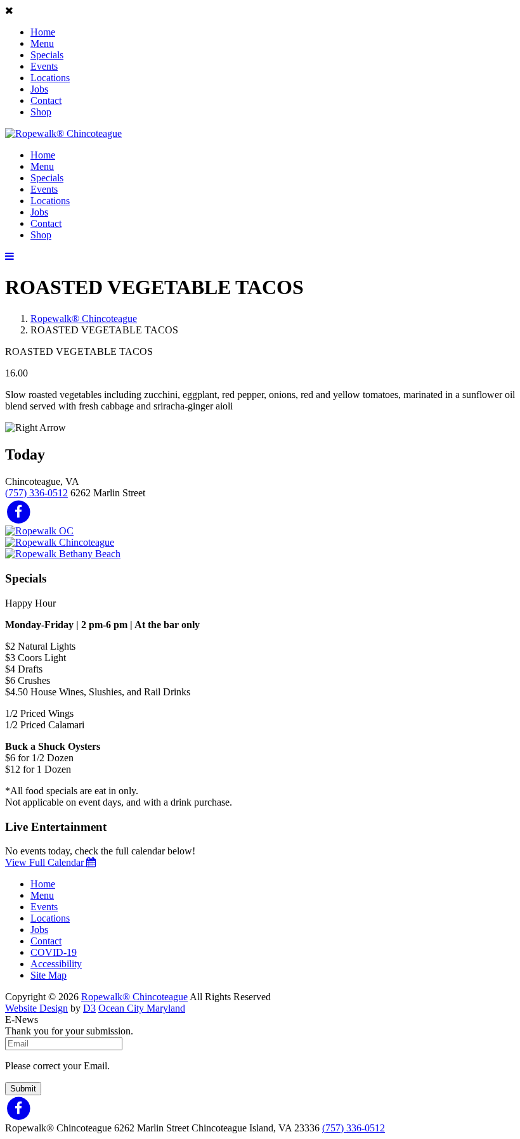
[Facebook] (18, 511)
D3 (89, 1008)
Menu (42, 43)
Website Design (36, 1008)
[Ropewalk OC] (39, 530)
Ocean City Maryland (141, 1008)
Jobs (39, 89)
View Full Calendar (45, 862)
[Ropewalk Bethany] (62, 553)
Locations (50, 77)
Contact (46, 100)
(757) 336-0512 (36, 492)
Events (44, 66)
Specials (46, 54)
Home (42, 32)
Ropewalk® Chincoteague (83, 318)
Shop (40, 111)
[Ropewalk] (63, 133)
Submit (23, 1088)
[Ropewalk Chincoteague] (59, 542)
